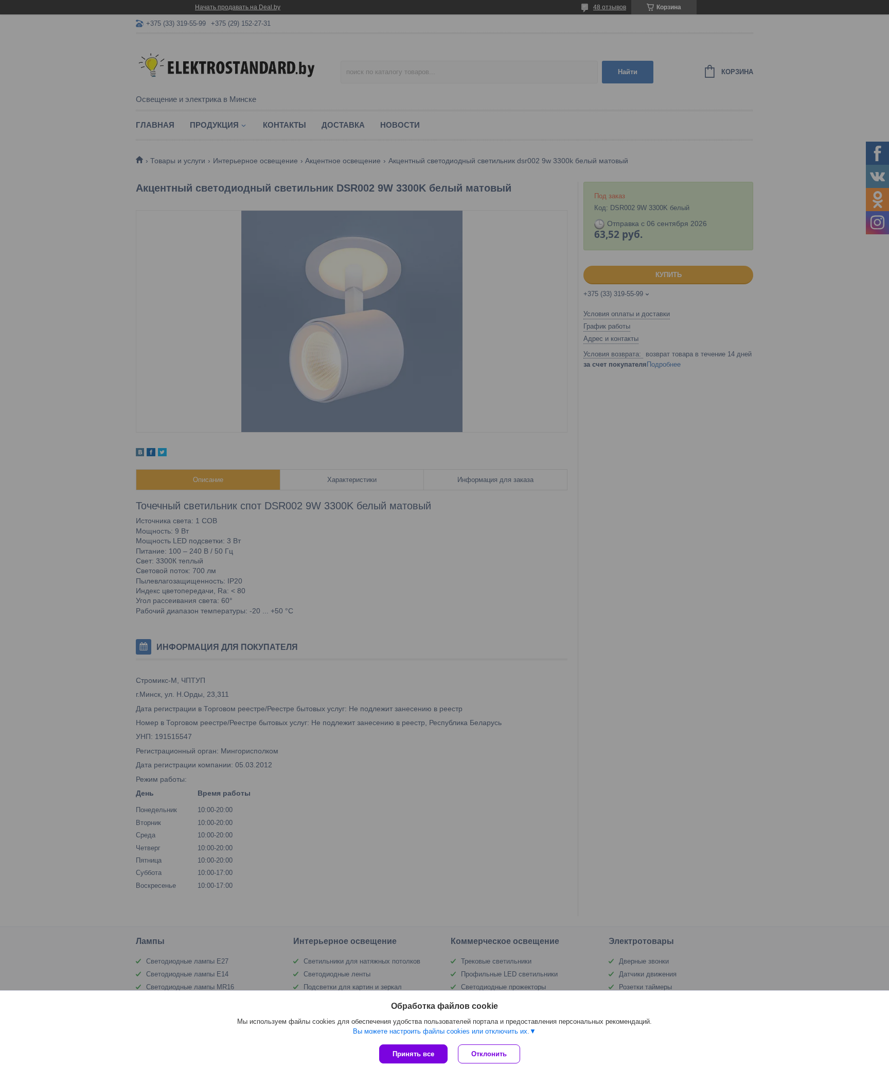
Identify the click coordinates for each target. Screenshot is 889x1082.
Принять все (413, 1054)
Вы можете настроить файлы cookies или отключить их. (441, 1031)
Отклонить (489, 1054)
